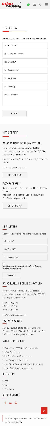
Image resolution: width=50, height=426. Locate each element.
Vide (7, 385)
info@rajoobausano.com (14, 167)
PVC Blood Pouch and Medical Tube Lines (24, 364)
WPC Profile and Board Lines (18, 356)
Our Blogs (9, 389)
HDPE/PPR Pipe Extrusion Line (18, 368)
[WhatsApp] (28, 4)
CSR (6, 381)
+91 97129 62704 (10, 159)
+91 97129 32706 (10, 309)
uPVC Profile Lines (13, 352)
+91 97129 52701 (28, 159)
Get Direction (15, 175)
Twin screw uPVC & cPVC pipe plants (21, 348)
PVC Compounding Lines (16, 360)
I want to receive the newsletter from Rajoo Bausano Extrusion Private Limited (22, 267)
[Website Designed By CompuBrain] (20, 422)
